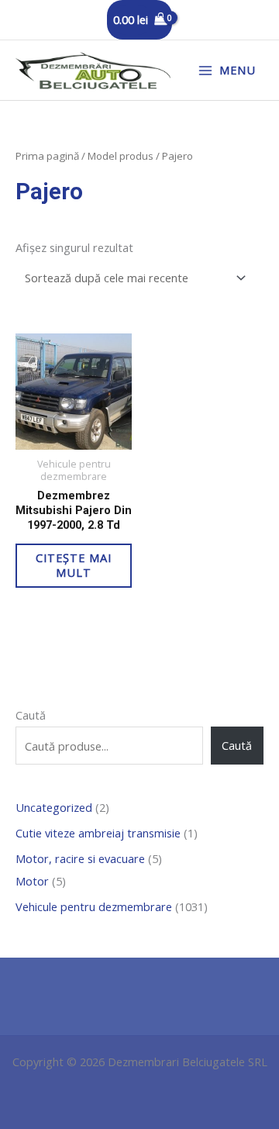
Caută (31, 715)
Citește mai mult (74, 565)
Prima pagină (47, 156)
